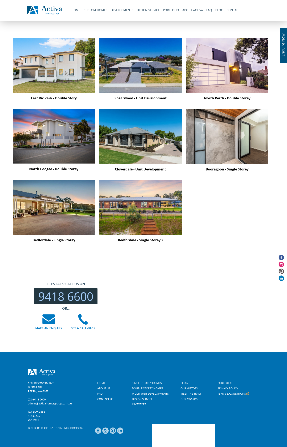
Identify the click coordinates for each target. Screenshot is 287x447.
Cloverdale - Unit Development (140, 169)
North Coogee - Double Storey (53, 169)
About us (103, 388)
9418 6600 (65, 296)
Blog (184, 383)
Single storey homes (147, 383)
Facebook (98, 433)
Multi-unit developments (150, 393)
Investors (139, 404)
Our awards (188, 399)
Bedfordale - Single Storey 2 (140, 240)
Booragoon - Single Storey (227, 169)
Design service (142, 399)
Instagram (105, 433)
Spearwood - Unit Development (141, 98)
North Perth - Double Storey (227, 98)
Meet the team (190, 393)
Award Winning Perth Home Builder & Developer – (45, 10)
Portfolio (224, 383)
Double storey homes (147, 388)
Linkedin (120, 433)
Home (101, 383)
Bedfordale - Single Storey (54, 240)
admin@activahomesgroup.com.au (50, 403)
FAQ (100, 393)
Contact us (105, 399)
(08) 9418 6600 (37, 399)
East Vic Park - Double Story (54, 98)
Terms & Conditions (231, 393)
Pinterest (113, 433)
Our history (189, 388)
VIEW (44, 62)
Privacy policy (227, 388)
